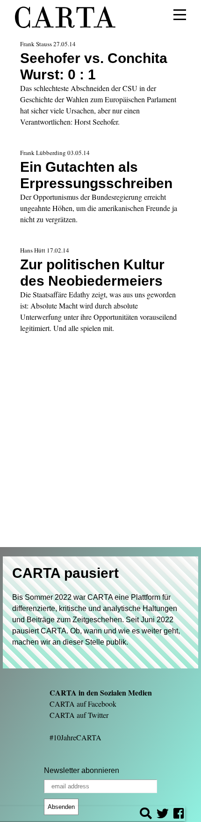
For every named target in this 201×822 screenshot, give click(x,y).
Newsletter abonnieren (81, 770)
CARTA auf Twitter (79, 715)
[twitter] (162, 815)
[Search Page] (145, 815)
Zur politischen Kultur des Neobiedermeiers (92, 272)
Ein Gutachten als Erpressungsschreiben (96, 175)
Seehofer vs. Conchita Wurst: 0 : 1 (93, 66)
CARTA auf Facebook (83, 704)
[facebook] (178, 815)
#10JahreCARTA (75, 737)
